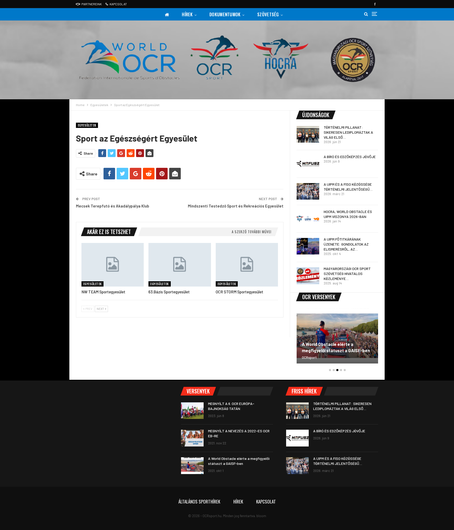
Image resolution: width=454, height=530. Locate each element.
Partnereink (91, 4)
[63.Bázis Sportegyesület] (179, 265)
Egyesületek (87, 125)
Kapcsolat (118, 4)
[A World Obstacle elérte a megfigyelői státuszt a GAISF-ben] (337, 335)
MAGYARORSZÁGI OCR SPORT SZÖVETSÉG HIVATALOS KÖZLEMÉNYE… (347, 273)
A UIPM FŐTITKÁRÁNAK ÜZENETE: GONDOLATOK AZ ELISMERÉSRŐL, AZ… (346, 244)
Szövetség (268, 14)
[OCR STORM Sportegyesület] (247, 265)
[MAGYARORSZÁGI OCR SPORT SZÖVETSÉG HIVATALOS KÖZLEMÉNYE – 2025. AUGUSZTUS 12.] (308, 275)
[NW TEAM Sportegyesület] (112, 265)
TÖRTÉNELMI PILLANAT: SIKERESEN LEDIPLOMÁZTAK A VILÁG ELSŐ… (348, 132)
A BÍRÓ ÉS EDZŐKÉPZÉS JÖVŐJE (350, 156)
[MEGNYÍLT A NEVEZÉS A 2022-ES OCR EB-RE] (192, 438)
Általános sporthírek (199, 501)
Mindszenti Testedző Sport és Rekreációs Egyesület (235, 206)
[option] (337, 338)
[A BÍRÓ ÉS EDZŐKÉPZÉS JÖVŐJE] (308, 163)
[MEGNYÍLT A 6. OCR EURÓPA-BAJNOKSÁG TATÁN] (192, 410)
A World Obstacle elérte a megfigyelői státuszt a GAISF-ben (336, 347)
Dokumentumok (225, 14)
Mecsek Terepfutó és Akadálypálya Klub (112, 206)
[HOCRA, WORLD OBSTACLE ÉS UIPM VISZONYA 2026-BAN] (308, 218)
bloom (261, 516)
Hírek (187, 14)
